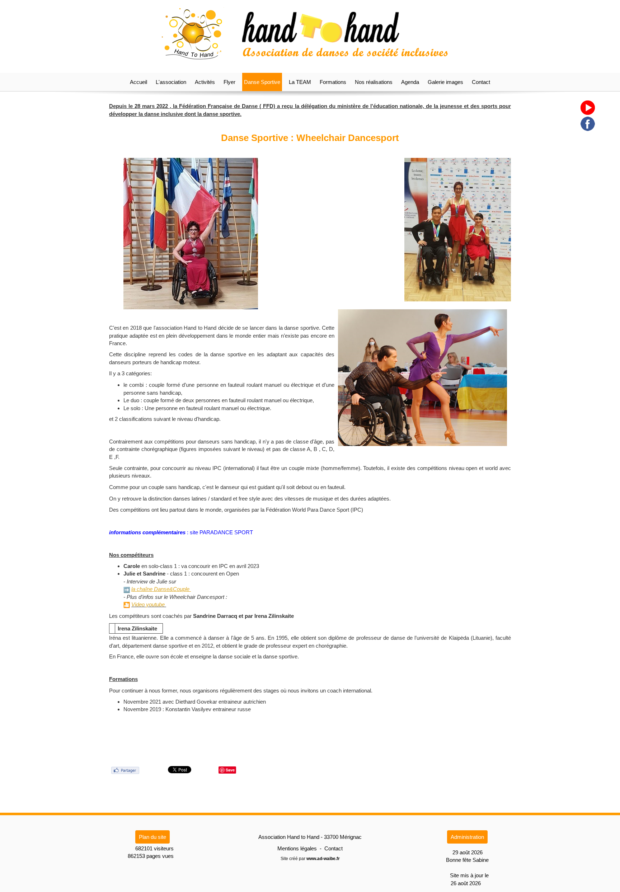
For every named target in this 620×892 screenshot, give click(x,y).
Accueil (138, 82)
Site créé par (310, 858)
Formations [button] (333, 82)
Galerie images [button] (445, 82)
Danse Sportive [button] (262, 82)
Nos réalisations (374, 82)
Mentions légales (297, 848)
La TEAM (300, 82)
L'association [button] (171, 82)
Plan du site (152, 837)
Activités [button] (205, 82)
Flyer (229, 82)
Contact (481, 82)
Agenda (410, 82)
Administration (467, 837)
